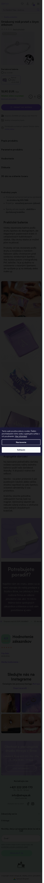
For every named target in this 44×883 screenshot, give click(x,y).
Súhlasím (21, 450)
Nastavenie (21, 442)
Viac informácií (21, 436)
